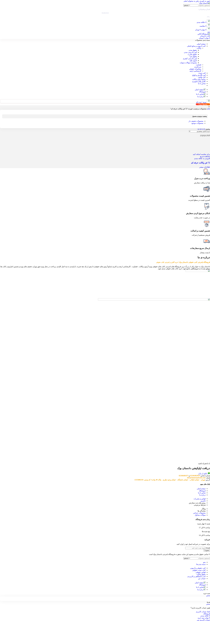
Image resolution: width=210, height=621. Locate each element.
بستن (208, 595)
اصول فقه (193, 61)
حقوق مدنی (193, 50)
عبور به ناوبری (204, 1)
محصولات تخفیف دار (196, 121)
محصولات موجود (197, 123)
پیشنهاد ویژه (203, 104)
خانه (208, 109)
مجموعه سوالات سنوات (188, 63)
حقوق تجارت (192, 54)
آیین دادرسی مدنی (190, 52)
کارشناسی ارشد (195, 71)
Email (208, 548)
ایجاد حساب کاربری (203, 612)
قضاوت (198, 65)
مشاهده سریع (205, 156)
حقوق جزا (193, 56)
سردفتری (197, 67)
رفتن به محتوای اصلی (191, 1)
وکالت (199, 48)
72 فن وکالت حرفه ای (200, 163)
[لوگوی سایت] (204, 3)
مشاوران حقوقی (195, 69)
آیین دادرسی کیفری (190, 58)
